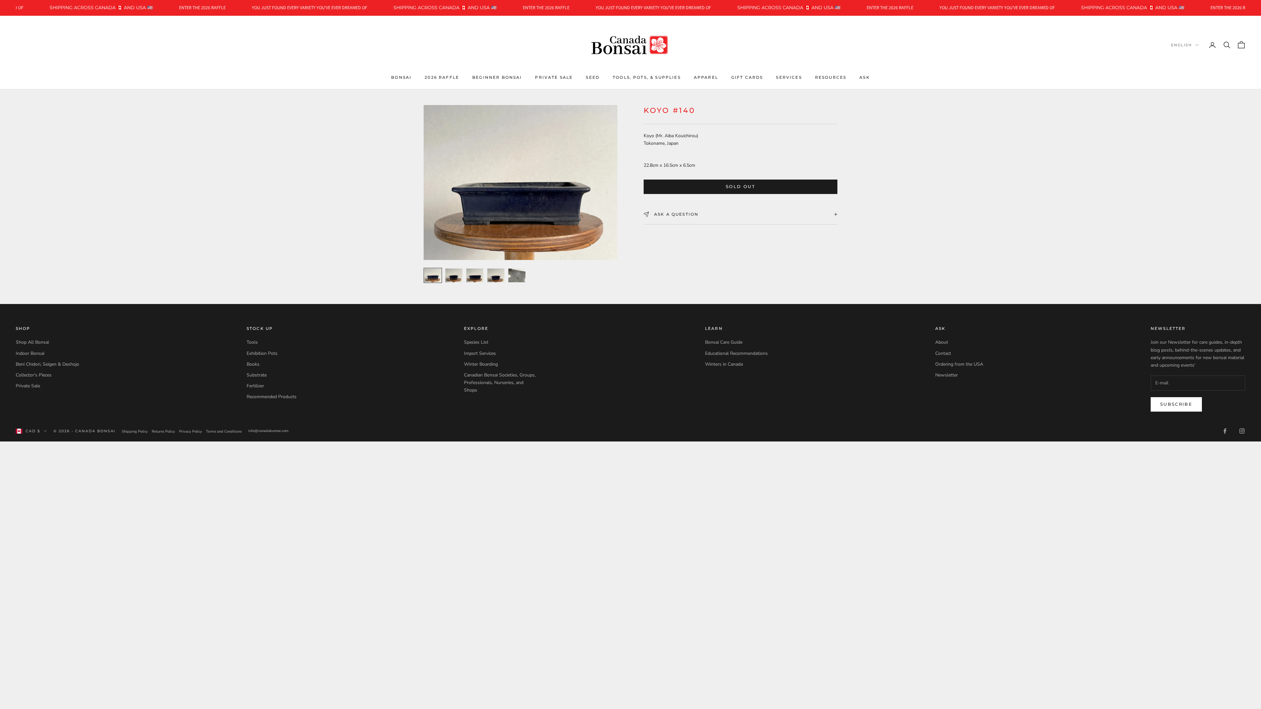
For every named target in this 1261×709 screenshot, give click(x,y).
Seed (593, 77)
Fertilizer (255, 386)
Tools (252, 342)
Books (253, 364)
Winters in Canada (724, 364)
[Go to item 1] (433, 275)
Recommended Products (272, 397)
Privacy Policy (190, 431)
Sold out (740, 186)
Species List (476, 342)
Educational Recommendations (736, 353)
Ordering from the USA (959, 364)
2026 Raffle (442, 77)
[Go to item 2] (454, 275)
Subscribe (1176, 404)
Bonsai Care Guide (723, 342)
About (941, 342)
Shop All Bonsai (32, 342)
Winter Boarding (481, 364)
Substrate (257, 375)
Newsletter (946, 375)
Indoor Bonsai (30, 353)
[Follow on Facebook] (1225, 431)
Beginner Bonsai (497, 77)
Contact (943, 353)
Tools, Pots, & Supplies (647, 77)
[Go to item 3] (475, 275)
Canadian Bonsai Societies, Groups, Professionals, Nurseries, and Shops (500, 382)
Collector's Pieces (34, 375)
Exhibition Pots (262, 353)
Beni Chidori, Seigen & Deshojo (47, 364)
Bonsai (401, 77)
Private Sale (554, 77)
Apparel (706, 77)
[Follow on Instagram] (1242, 431)
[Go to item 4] (496, 275)
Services (789, 77)
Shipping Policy (135, 431)
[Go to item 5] (517, 275)
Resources (830, 77)
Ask (864, 77)
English (1181, 45)
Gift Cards (747, 77)
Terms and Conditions (224, 431)
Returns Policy (163, 431)
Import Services (480, 353)
